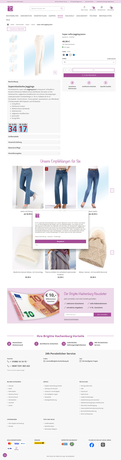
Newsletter (48, 397)
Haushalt (11, 402)
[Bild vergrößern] (55, 72)
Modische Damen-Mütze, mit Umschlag (28, 272)
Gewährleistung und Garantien (90, 400)
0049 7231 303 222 (21, 366)
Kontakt (11, 426)
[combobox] (47, 8)
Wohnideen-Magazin (51, 429)
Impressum (84, 391)
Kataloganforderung (51, 400)
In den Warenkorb (90, 75)
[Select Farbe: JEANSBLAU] (73, 54)
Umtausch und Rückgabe (52, 391)
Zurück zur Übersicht (17, 29)
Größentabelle (111, 58)
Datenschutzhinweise (71, 319)
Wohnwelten (12, 391)
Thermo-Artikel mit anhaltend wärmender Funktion (60, 273)
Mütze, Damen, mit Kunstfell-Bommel (93, 272)
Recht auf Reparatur (87, 414)
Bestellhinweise (49, 426)
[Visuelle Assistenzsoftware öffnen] (102, 445)
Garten (11, 405)
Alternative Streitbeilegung (89, 405)
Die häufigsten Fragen (90, 361)
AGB (82, 388)
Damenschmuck (13, 394)
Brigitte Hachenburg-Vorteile (53, 386)
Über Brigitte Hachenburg (16, 423)
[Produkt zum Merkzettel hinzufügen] (93, 70)
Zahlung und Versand (51, 388)
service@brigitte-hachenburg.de (57, 361)
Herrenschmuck (13, 397)
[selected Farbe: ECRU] (70, 54)
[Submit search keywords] (61, 8)
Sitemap (11, 386)
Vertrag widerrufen (86, 386)
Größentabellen (49, 423)
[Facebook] (92, 445)
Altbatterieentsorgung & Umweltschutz (92, 402)
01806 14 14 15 (19, 361)
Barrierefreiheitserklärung (88, 411)
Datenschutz (84, 394)
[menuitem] (12, 16)
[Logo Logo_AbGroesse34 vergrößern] (12, 127)
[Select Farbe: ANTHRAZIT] (63, 54)
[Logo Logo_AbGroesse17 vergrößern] (23, 127)
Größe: (64, 58)
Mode (10, 388)
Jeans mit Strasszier (28, 211)
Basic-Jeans (93, 211)
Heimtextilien (12, 400)
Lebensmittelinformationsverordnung (92, 408)
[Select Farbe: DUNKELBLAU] (67, 54)
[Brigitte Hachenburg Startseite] (10, 8)
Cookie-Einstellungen (87, 397)
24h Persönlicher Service (61, 1)
